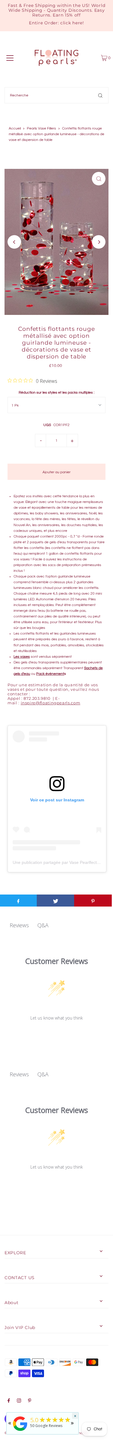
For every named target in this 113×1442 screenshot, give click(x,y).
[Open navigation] (9, 58)
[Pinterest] (29, 1401)
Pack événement (50, 673)
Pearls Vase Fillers (41, 128)
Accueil (15, 128)
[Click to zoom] (98, 178)
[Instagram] (19, 1401)
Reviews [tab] (19, 925)
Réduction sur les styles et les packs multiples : (56, 392)
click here (71, 22)
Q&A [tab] (43, 925)
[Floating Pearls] (20, 1431)
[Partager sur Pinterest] (93, 901)
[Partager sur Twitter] (55, 901)
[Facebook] (9, 1401)
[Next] (98, 242)
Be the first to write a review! (56, 1033)
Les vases (22, 656)
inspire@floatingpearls (50, 703)
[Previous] (14, 242)
